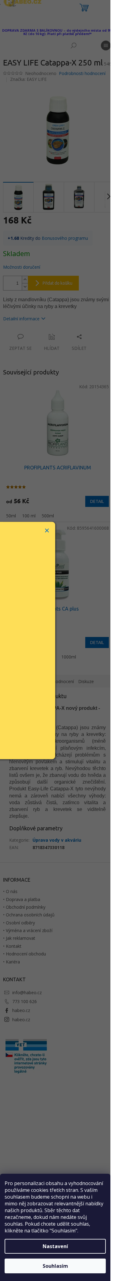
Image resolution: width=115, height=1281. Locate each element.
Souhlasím (55, 1266)
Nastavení (55, 1246)
